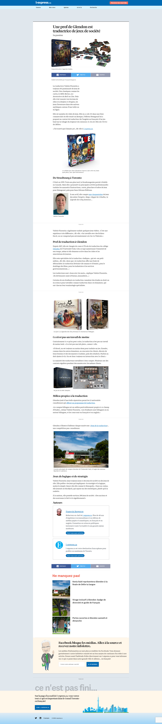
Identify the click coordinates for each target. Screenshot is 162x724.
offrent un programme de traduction (80, 403)
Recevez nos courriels (119, 3)
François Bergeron (74, 511)
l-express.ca (87, 515)
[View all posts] (75, 533)
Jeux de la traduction (99, 425)
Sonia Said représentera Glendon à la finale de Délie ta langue (90, 583)
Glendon (56, 248)
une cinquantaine (96, 194)
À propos (46, 718)
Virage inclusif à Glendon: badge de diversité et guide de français (89, 601)
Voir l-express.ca (42, 707)
